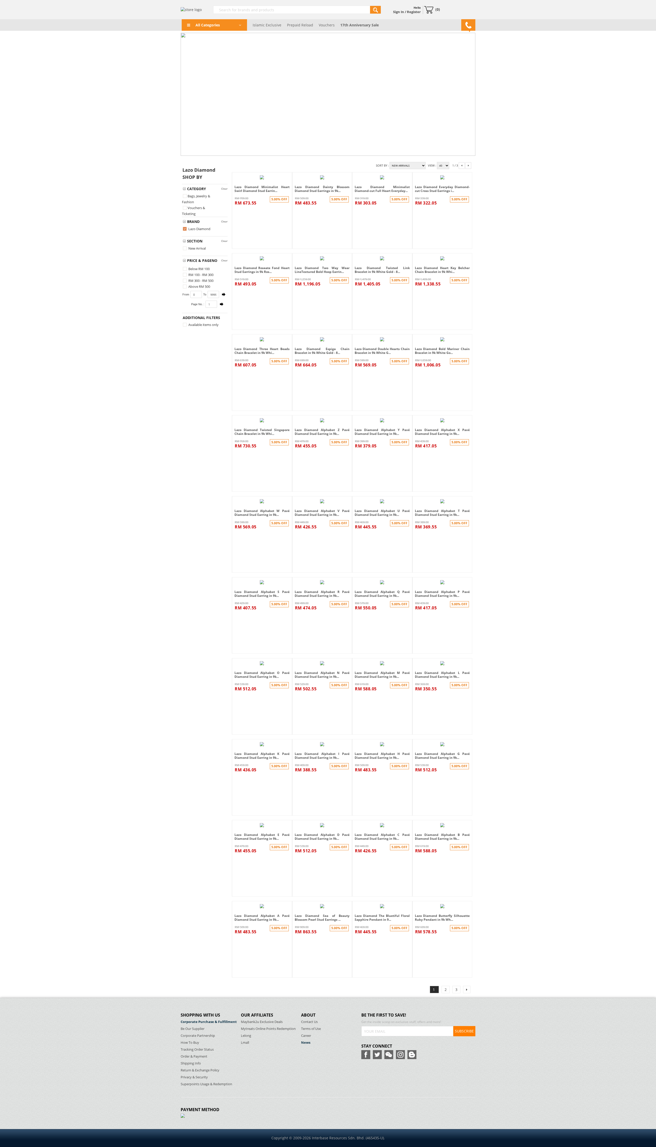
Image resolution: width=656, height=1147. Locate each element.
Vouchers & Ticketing (193, 211)
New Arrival (197, 248)
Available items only (203, 324)
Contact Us (309, 1022)
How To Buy (190, 1042)
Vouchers (327, 25)
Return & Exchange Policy (200, 1070)
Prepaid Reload (300, 25)
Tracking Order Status (197, 1049)
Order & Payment (194, 1056)
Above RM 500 (199, 286)
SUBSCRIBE (464, 1031)
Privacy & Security (194, 1077)
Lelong (246, 1035)
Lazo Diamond (199, 229)
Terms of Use (311, 1029)
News (305, 1042)
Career (306, 1035)
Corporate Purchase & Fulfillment (209, 1022)
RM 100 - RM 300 (200, 274)
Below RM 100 (199, 269)
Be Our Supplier (192, 1029)
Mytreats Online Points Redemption (268, 1029)
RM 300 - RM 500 (200, 280)
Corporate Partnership (198, 1035)
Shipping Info (191, 1063)
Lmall (245, 1042)
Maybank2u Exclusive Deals (262, 1022)
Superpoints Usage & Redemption (206, 1084)
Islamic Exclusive (267, 25)
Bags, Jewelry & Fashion (196, 199)
